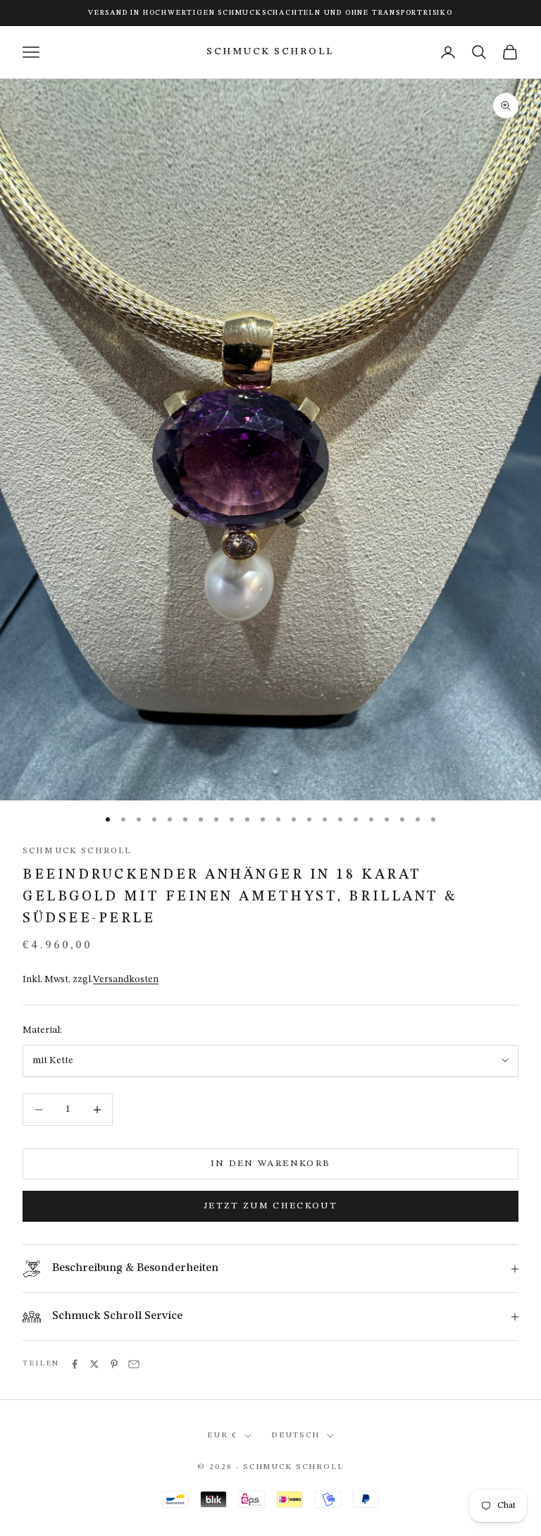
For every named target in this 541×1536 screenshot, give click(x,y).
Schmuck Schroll (77, 851)
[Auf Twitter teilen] (94, 1364)
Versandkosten (125, 979)
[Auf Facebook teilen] (74, 1364)
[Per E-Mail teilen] (133, 1364)
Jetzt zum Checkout (270, 1205)
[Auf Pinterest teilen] (114, 1364)
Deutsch (295, 1435)
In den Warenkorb (270, 1163)
